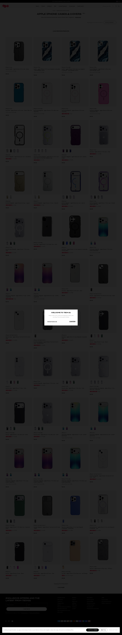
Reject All (103, 630)
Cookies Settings (113, 630)
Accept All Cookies (92, 630)
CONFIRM (72, 321)
